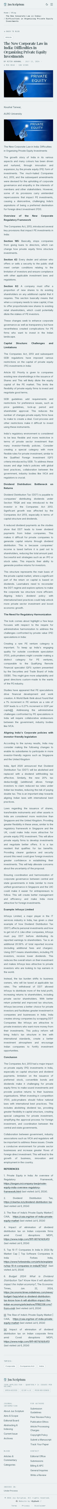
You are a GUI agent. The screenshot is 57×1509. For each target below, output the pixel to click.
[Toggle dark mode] (47, 4)
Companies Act (27, 1366)
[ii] (16, 781)
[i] (11, 710)
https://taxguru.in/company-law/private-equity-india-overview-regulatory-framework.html (25, 1187)
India (41, 1366)
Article (9, 37)
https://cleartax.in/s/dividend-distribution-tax (28, 1201)
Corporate (10, 1366)
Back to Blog (13, 31)
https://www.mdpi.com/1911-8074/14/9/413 (27, 1239)
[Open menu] (51, 4)
